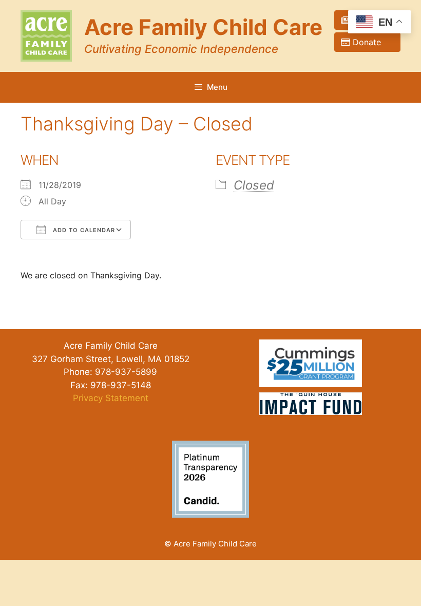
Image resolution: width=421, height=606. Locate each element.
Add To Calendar (83, 230)
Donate (372, 42)
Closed (254, 185)
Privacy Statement (110, 398)
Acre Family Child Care (203, 27)
